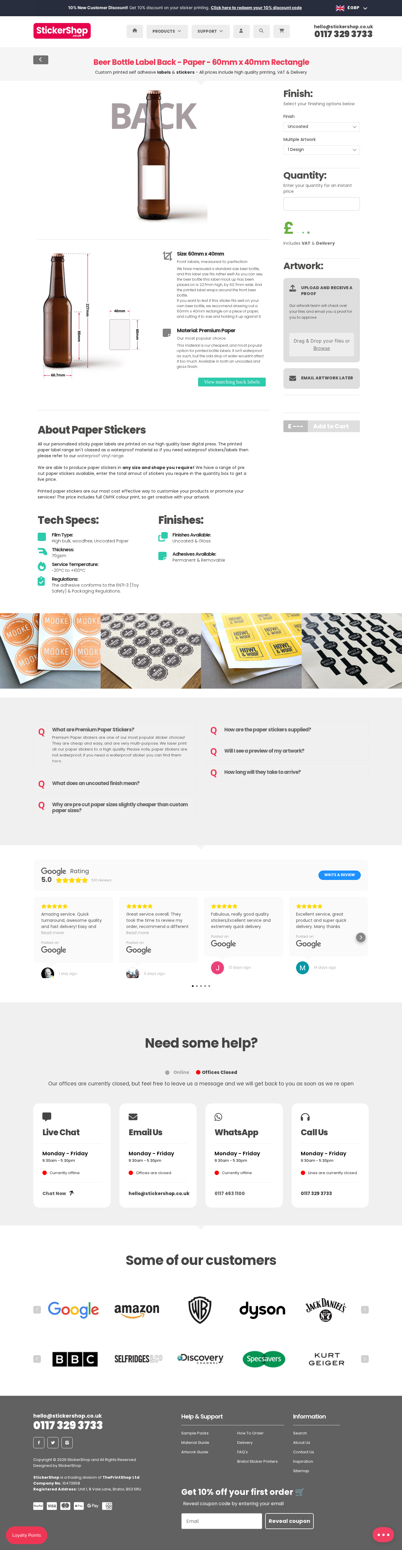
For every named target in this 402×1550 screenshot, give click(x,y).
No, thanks (201, 843)
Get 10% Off (201, 826)
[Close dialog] (260, 701)
